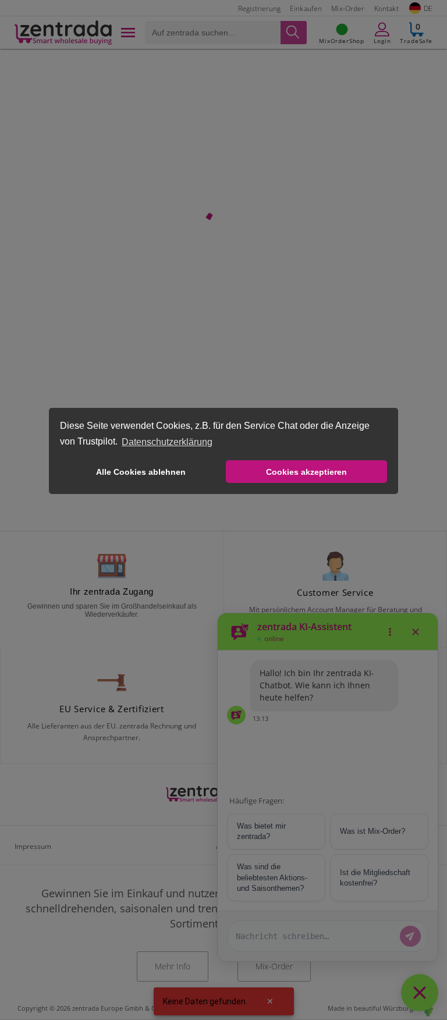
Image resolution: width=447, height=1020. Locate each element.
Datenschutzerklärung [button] (167, 442)
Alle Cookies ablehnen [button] (141, 472)
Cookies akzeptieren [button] (306, 472)
